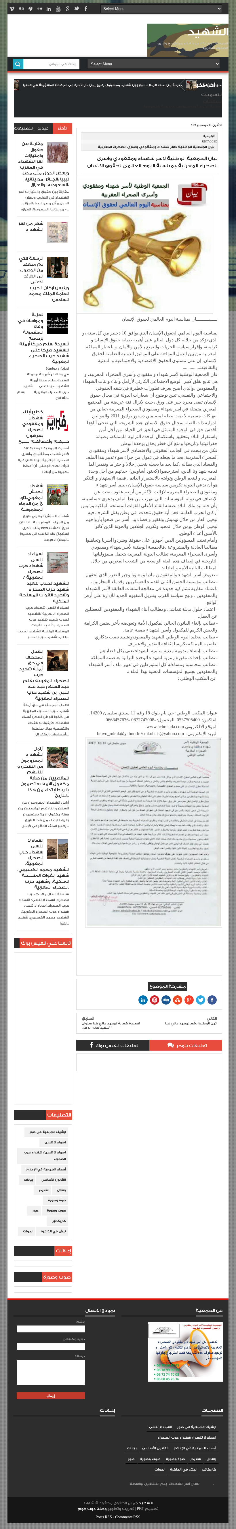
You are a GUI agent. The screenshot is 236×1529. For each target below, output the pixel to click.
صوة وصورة (57, 1200)
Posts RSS (104, 1517)
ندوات (28, 1231)
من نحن (190, 106)
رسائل (61, 1190)
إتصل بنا (178, 106)
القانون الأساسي (53, 1180)
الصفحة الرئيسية (209, 106)
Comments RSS (127, 1517)
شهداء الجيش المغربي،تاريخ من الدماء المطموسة (30, 498)
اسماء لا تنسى (55, 1142)
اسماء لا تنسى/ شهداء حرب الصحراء (45, 1155)
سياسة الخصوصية (158, 106)
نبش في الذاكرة (53, 1231)
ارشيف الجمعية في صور (48, 1132)
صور (36, 1210)
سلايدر (44, 1190)
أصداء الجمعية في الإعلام (46, 1169)
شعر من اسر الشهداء (30, 226)
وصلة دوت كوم (92, 1509)
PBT (141, 1509)
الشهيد (208, 32)
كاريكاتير (59, 1221)
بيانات (28, 1180)
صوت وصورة (56, 1210)
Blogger (206, 1484)
